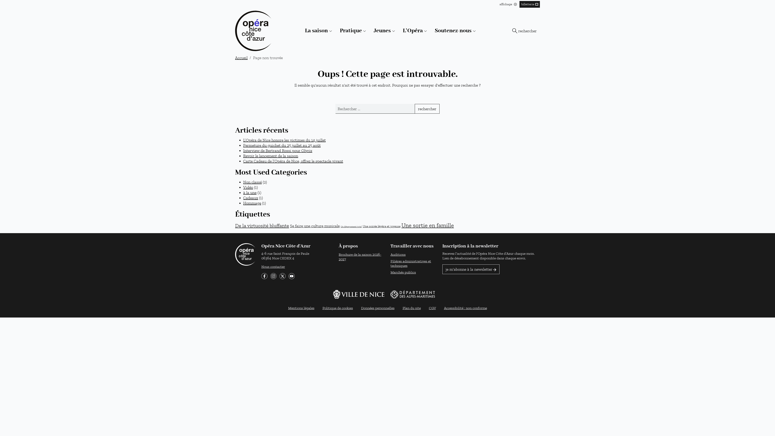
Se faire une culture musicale (315, 225)
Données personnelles (378, 308)
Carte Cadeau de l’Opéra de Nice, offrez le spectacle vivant (293, 161)
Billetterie (527, 4)
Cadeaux (250, 197)
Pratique (351, 30)
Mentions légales (301, 308)
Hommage (252, 203)
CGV (432, 308)
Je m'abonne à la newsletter (469, 269)
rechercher (527, 30)
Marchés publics (403, 272)
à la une (250, 192)
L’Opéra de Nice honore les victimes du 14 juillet (284, 140)
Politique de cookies (338, 308)
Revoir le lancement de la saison (270, 155)
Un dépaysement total (351, 226)
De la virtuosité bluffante (262, 225)
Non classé (252, 182)
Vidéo (248, 187)
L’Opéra (413, 30)
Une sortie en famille (427, 225)
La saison (316, 30)
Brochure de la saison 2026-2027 (360, 256)
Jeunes (382, 30)
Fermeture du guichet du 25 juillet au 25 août (282, 145)
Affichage (506, 4)
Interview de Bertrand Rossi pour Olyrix (277, 150)
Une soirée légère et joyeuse (381, 226)
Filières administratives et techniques (411, 263)
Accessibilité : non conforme (465, 308)
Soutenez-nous (453, 30)
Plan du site (412, 308)
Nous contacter (273, 266)
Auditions (398, 254)
